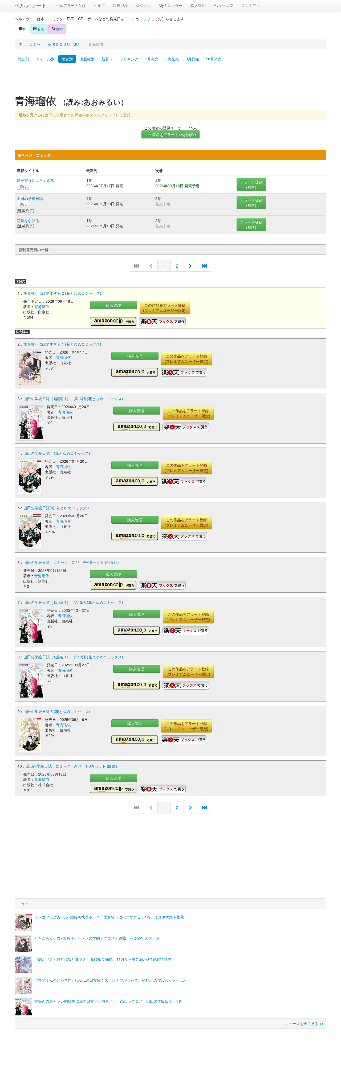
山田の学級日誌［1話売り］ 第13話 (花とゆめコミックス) (73, 656)
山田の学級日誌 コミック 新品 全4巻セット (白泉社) (71, 562)
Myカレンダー (170, 5)
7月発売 (152, 58)
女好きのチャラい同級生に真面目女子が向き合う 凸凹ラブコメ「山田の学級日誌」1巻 (108, 1001)
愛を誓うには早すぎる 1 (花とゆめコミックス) (62, 344)
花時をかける (28, 220)
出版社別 (87, 58)
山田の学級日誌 (30, 198)
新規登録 (120, 5)
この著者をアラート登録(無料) (170, 134)
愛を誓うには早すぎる (35, 180)
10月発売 (213, 58)
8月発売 (172, 58)
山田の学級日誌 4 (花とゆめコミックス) (56, 453)
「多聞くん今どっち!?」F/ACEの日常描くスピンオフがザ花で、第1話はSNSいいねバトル (109, 980)
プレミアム (250, 5)
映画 (40, 29)
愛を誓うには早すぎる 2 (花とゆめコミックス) (62, 293)
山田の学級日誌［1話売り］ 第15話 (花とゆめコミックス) (73, 602)
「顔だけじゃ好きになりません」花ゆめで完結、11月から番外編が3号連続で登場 (102, 959)
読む (23, 186)
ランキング (129, 58)
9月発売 (192, 58)
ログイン (143, 5)
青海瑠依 (41, 306)
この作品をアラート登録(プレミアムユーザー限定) (165, 307)
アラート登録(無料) (251, 184)
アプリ (145, 18)
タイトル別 (45, 58)
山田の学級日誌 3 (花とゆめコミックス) (56, 711)
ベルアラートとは (71, 5)
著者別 (67, 58)
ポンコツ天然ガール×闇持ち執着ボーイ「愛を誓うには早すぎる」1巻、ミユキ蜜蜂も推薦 (109, 917)
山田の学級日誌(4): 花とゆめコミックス (56, 507)
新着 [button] (106, 58)
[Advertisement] (170, 81)
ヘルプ (99, 5)
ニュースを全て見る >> (304, 1023)
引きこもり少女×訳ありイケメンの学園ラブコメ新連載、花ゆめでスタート (97, 938)
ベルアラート (31, 5)
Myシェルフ (223, 5)
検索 (59, 29)
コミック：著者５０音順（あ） (55, 44)
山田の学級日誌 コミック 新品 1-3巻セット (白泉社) (73, 766)
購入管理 (197, 5)
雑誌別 (23, 58)
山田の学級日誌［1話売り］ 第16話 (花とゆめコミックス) (73, 398)
